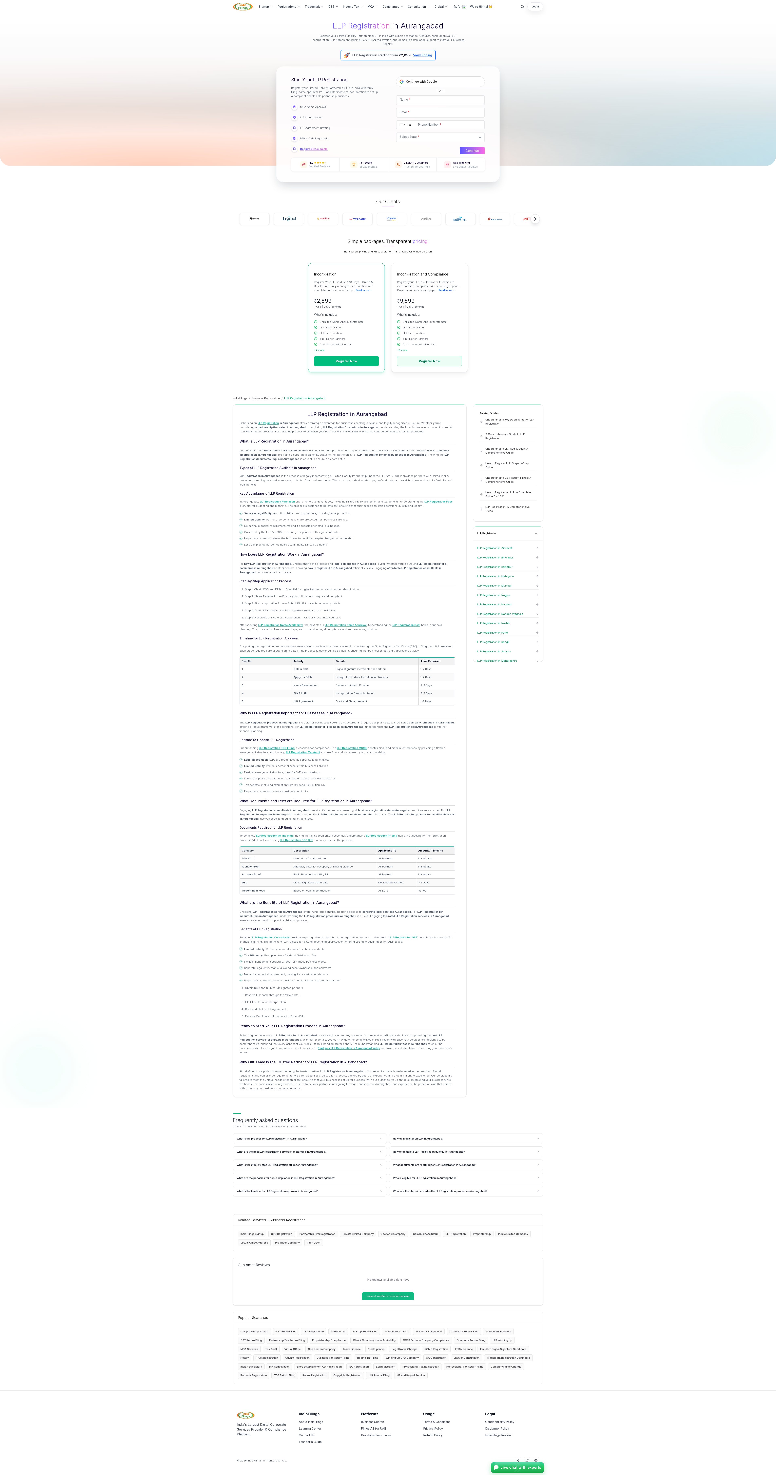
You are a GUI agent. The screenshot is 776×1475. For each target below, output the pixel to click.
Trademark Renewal (498, 1331)
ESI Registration (385, 1366)
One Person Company (321, 1349)
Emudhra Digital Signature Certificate (503, 1349)
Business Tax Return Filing (333, 1357)
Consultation (417, 6)
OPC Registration (281, 1233)
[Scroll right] (535, 219)
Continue (472, 151)
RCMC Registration (436, 1349)
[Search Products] (522, 6)
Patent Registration (314, 1375)
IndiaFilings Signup (252, 1233)
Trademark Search (396, 1331)
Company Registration (254, 1331)
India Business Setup (426, 1233)
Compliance (391, 6)
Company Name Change (506, 1366)
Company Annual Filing (471, 1340)
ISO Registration (359, 1366)
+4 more (319, 350)
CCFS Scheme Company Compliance (426, 1340)
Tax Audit (271, 1349)
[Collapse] (536, 533)
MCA (371, 6)
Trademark (312, 6)
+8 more (402, 350)
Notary (244, 1357)
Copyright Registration (347, 1375)
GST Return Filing (251, 1340)
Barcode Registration (253, 1375)
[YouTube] (536, 1460)
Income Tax (351, 6)
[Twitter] (527, 1460)
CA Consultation (436, 1357)
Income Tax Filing (367, 1357)
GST (331, 6)
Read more (362, 290)
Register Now (346, 361)
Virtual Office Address (254, 1242)
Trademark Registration (464, 1331)
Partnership (338, 1331)
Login (535, 6)
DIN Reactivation (279, 1366)
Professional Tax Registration (421, 1366)
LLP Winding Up (502, 1340)
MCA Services (249, 1349)
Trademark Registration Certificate (508, 1357)
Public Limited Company (513, 1233)
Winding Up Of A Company (402, 1357)
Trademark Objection (428, 1331)
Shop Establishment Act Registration (319, 1366)
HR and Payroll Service (411, 1375)
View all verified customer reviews (388, 1296)
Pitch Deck (313, 1242)
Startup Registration (365, 1331)
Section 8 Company (393, 1233)
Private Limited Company (358, 1233)
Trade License (352, 1349)
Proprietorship (482, 1233)
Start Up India (376, 1349)
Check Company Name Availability (374, 1340)
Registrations (286, 6)
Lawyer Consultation (467, 1357)
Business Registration (266, 398)
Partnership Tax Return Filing (287, 1340)
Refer (458, 6)
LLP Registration (456, 1233)
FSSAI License (464, 1349)
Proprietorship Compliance (329, 1340)
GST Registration (285, 1331)
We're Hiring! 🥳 (481, 6)
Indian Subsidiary (251, 1366)
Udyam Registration (297, 1357)
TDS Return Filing (284, 1375)
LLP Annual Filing (379, 1375)
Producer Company (287, 1242)
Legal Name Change (404, 1349)
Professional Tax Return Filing (464, 1366)
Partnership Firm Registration (317, 1233)
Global (439, 6)
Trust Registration (267, 1357)
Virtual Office (292, 1349)
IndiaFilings (240, 398)
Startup (264, 6)
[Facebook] (518, 1460)
